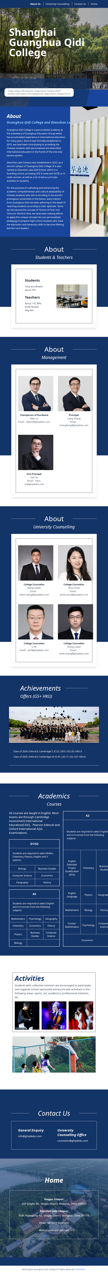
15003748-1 (80, 1269)
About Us (35, 3)
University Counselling (57, 3)
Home (94, 3)
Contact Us (80, 3)
